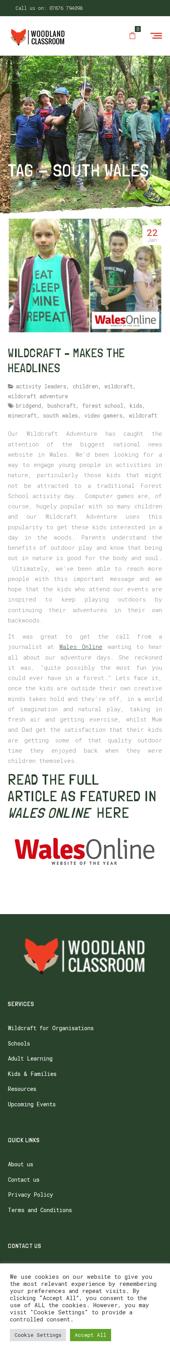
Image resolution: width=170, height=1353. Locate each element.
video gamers (103, 415)
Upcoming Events (32, 1104)
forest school (102, 405)
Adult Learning (30, 1058)
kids (136, 405)
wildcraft (118, 386)
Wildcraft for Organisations (51, 1028)
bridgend (28, 405)
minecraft (22, 415)
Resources (22, 1089)
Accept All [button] (90, 1334)
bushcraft (61, 405)
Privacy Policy (30, 1194)
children (85, 386)
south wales (60, 415)
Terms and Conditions (40, 1210)
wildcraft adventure (38, 396)
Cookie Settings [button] (38, 1334)
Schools (19, 1043)
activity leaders (41, 386)
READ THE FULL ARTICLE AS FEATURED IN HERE (82, 796)
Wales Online (80, 646)
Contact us (24, 1179)
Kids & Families (32, 1074)
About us (20, 1164)
